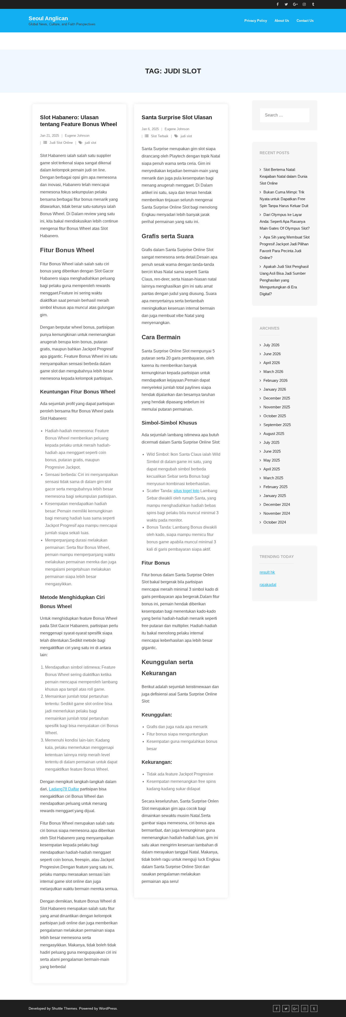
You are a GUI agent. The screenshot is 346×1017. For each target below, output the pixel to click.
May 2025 (271, 460)
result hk (267, 572)
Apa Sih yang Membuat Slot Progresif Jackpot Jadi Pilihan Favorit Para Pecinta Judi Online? (285, 247)
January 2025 (274, 495)
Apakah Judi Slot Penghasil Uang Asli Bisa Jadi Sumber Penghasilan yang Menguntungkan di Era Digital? (284, 280)
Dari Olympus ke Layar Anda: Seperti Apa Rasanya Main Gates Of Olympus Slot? (285, 221)
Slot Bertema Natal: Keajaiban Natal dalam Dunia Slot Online (283, 176)
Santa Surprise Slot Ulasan (177, 117)
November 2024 (276, 513)
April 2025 (271, 469)
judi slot (90, 143)
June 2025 (272, 451)
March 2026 (273, 371)
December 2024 (276, 504)
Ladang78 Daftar (64, 789)
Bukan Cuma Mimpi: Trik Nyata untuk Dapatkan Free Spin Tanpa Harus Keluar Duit (284, 199)
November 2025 (276, 407)
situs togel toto (186, 491)
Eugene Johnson (77, 135)
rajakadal (268, 585)
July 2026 (271, 345)
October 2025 (274, 416)
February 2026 (275, 380)
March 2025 (273, 478)
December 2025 (276, 398)
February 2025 (275, 487)
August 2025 (273, 433)
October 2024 (274, 522)
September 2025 (277, 425)
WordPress (108, 1008)
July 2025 (271, 442)
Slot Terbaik (159, 136)
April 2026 (271, 363)
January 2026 (274, 389)
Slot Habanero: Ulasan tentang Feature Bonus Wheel (78, 120)
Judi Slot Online (61, 143)
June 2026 (272, 354)
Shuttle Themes (64, 1008)
